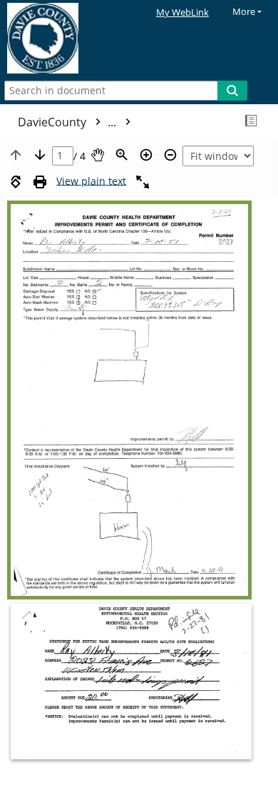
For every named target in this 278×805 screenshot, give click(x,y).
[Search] (232, 91)
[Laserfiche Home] (60, 38)
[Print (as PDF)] (40, 182)
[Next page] (40, 155)
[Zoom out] (170, 155)
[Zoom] (122, 155)
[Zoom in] (146, 155)
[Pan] (98, 155)
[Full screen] (142, 182)
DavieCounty (68, 122)
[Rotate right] (16, 182)
